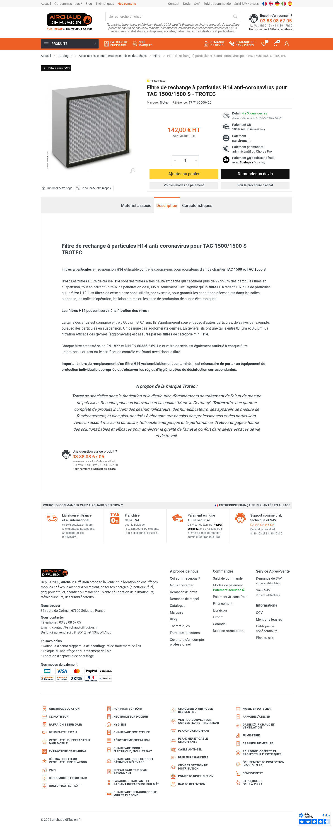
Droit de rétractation (228, 631)
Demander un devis (255, 173)
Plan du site (265, 638)
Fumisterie (251, 735)
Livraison (220, 610)
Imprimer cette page (59, 188)
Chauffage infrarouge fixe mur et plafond (135, 793)
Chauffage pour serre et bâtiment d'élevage (133, 760)
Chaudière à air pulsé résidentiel (195, 710)
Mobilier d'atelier (257, 708)
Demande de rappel (184, 599)
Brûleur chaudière (193, 757)
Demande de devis (184, 592)
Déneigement (253, 773)
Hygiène (119, 724)
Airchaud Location (64, 708)
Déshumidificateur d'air (68, 778)
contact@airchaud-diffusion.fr (74, 627)
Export (218, 617)
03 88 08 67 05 (276, 21)
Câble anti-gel (190, 749)
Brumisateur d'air (63, 732)
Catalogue (177, 606)
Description (166, 205)
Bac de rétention (191, 784)
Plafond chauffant (194, 730)
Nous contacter (181, 585)
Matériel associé (136, 205)
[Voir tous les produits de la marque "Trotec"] (156, 81)
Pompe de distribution (195, 776)
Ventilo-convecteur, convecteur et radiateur (198, 721)
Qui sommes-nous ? (68, 3)
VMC (52, 770)
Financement (222, 604)
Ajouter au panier (184, 173)
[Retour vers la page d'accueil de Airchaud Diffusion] (69, 19)
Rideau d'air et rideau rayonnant (130, 771)
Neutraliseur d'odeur (130, 716)
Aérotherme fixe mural (131, 740)
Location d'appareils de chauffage (68, 656)
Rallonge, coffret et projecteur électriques (262, 753)
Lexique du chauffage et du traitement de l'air (77, 651)
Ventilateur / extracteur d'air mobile (69, 741)
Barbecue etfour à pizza (253, 782)
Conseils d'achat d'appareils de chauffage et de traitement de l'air (92, 646)
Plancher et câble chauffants (193, 740)
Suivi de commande (217, 3)
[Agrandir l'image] (132, 171)
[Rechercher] (235, 16)
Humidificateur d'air (65, 785)
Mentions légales (269, 619)
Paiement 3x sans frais (230, 597)
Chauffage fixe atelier (131, 732)
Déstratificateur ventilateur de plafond (68, 760)
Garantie (219, 624)
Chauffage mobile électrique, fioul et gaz (132, 749)
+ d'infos (259, 129)
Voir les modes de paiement (184, 185)
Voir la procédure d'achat (255, 185)
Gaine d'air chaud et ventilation (259, 726)
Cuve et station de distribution (193, 767)
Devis (187, 3)
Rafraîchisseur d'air (65, 724)
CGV (259, 613)
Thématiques (105, 3)
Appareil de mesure (258, 743)
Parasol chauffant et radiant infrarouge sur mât (136, 782)
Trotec (164, 102)
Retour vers (59, 68)
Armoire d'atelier (256, 716)
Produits (59, 44)
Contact (173, 3)
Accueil (46, 3)
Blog (89, 3)
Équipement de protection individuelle (263, 763)
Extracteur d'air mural (68, 751)
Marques (176, 612)
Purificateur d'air (127, 708)
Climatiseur (58, 716)
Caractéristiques (197, 205)
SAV (197, 3)
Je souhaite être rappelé (96, 188)
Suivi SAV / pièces (246, 3)
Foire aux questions (185, 633)
